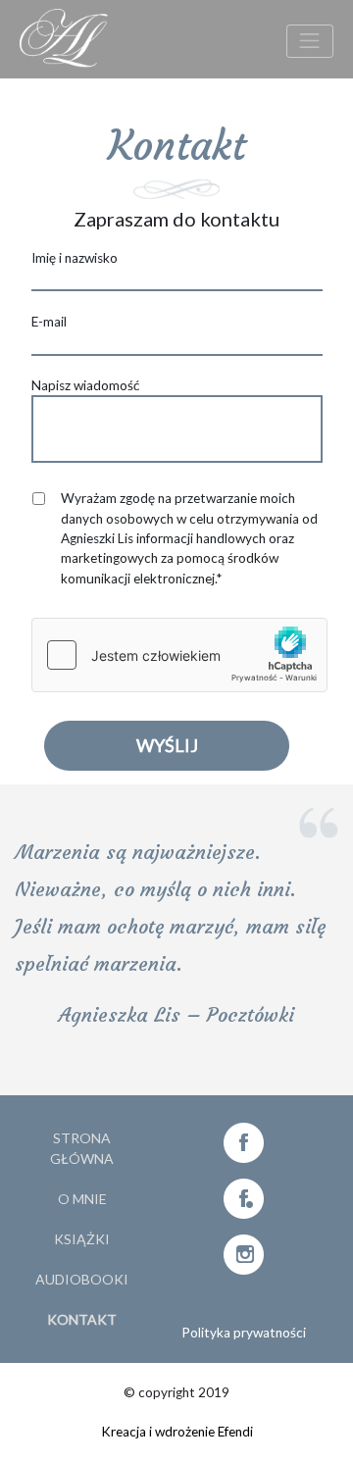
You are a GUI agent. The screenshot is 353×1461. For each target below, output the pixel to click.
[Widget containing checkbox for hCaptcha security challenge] (179, 655)
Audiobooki (81, 1279)
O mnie (82, 1198)
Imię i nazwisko (74, 258)
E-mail (49, 321)
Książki (82, 1239)
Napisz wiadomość (85, 385)
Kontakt (82, 1319)
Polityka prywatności (243, 1332)
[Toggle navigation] (309, 41)
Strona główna (82, 1148)
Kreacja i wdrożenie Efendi (177, 1431)
